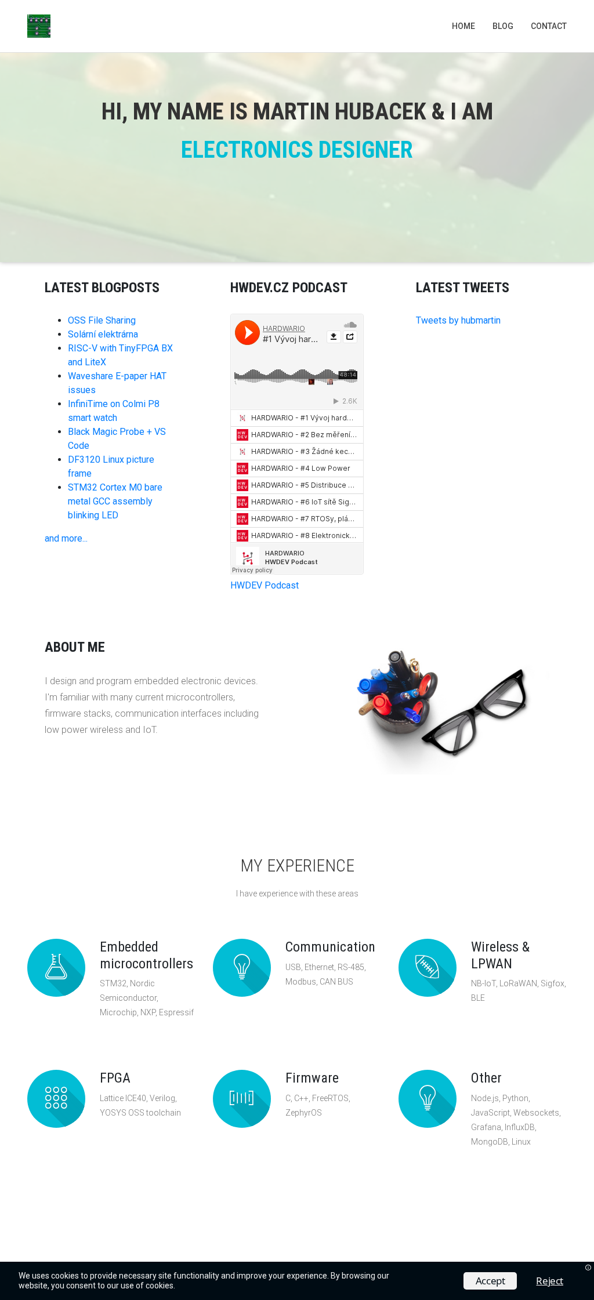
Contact (549, 26)
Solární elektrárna (103, 334)
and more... (66, 538)
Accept (490, 1280)
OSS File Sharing (102, 320)
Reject (549, 1280)
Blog (502, 26)
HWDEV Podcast (264, 585)
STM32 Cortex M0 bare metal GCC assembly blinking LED (115, 501)
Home (463, 26)
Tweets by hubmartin (458, 320)
